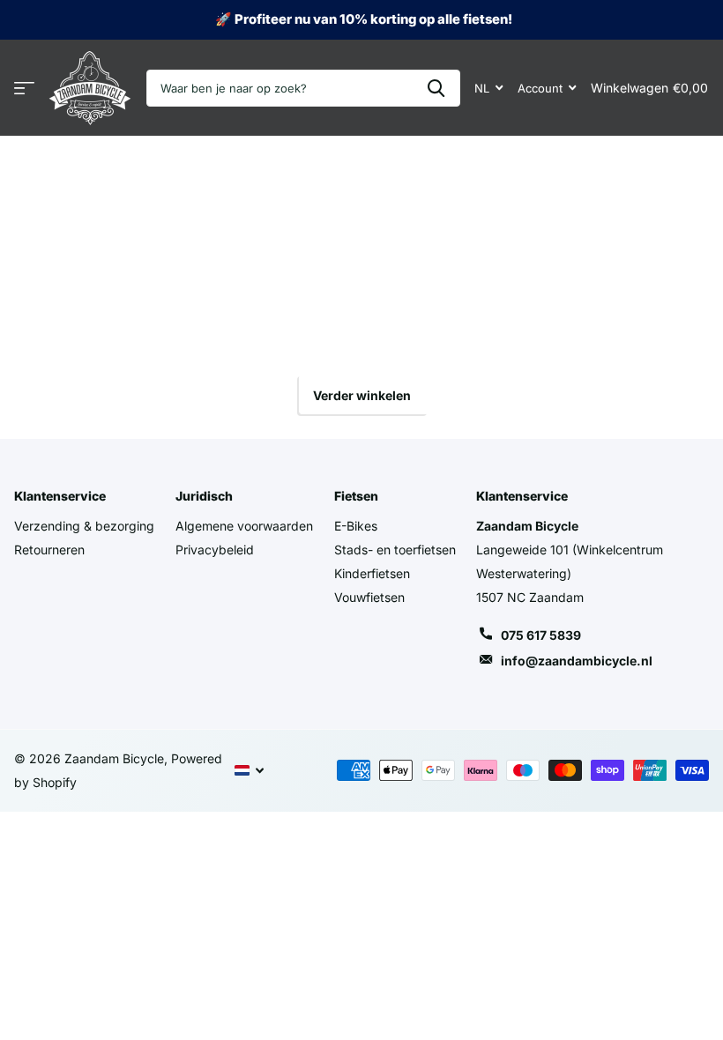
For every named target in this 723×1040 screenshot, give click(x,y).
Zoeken (436, 88)
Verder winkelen (362, 395)
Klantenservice (60, 495)
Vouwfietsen (369, 597)
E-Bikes (355, 525)
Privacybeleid (214, 549)
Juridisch (204, 495)
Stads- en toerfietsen (395, 549)
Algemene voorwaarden (244, 525)
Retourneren (49, 549)
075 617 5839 (541, 635)
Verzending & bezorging (84, 525)
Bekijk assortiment (24, 88)
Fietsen (356, 495)
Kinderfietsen (372, 573)
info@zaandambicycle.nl (576, 660)
